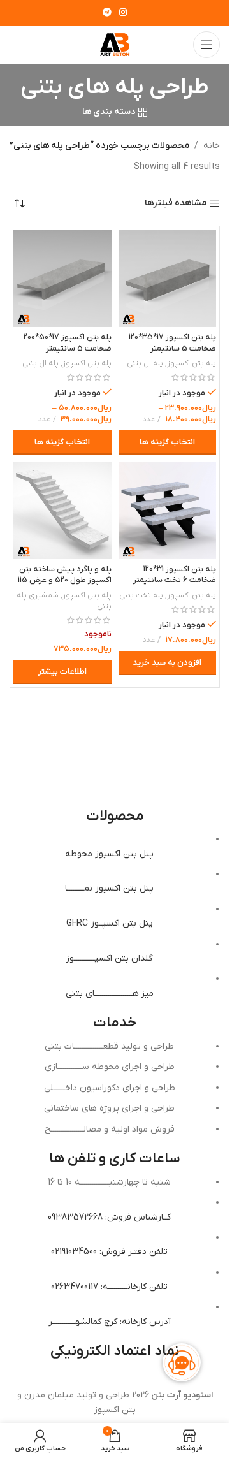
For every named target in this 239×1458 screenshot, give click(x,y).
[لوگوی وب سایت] (115, 44)
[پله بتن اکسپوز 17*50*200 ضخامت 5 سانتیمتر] (62, 279)
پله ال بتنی (145, 363)
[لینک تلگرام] (107, 13)
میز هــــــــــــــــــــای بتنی (110, 994)
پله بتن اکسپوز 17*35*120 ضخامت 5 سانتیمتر (172, 343)
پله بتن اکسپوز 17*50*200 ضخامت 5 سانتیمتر (68, 343)
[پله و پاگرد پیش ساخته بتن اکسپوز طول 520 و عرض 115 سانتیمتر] (62, 511)
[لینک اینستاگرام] (123, 13)
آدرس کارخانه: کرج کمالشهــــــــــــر (109, 1322)
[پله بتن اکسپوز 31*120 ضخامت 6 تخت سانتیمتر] (168, 511)
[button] (168, 663)
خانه (211, 146)
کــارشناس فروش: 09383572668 (109, 1217)
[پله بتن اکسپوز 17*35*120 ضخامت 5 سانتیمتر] (168, 279)
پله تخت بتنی (141, 595)
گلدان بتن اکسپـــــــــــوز (109, 958)
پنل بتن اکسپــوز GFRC (109, 923)
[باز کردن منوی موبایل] (206, 44)
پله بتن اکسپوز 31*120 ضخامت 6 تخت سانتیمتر (174, 575)
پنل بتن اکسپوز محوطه (109, 854)
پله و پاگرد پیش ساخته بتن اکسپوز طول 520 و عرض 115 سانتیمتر (65, 580)
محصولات (115, 816)
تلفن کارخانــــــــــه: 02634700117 (109, 1287)
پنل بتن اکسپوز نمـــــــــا (109, 888)
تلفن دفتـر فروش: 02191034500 (109, 1252)
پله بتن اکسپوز (191, 363)
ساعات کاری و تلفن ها (114, 1158)
